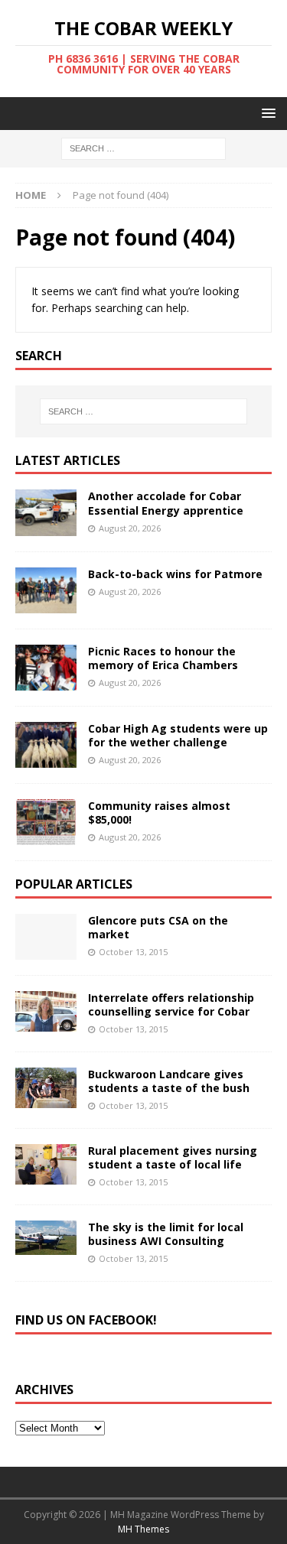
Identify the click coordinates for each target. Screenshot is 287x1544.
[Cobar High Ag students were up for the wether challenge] (46, 745)
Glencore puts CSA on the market (158, 927)
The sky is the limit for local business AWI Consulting (165, 1234)
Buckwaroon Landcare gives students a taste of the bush (168, 1081)
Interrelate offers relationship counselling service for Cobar (171, 1004)
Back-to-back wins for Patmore (175, 574)
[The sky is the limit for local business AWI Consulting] (46, 1238)
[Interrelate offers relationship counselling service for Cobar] (46, 1011)
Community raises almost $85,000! (159, 812)
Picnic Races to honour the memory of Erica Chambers (163, 658)
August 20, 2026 (130, 528)
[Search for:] (143, 148)
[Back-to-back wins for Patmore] (46, 590)
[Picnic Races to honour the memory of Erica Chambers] (46, 668)
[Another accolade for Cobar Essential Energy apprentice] (46, 512)
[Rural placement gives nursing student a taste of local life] (46, 1164)
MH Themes (143, 1529)
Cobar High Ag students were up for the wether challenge (178, 735)
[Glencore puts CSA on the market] (46, 937)
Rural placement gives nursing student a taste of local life (172, 1157)
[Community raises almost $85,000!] (46, 822)
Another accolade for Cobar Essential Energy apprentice (165, 503)
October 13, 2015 (133, 951)
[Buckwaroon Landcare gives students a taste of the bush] (46, 1088)
